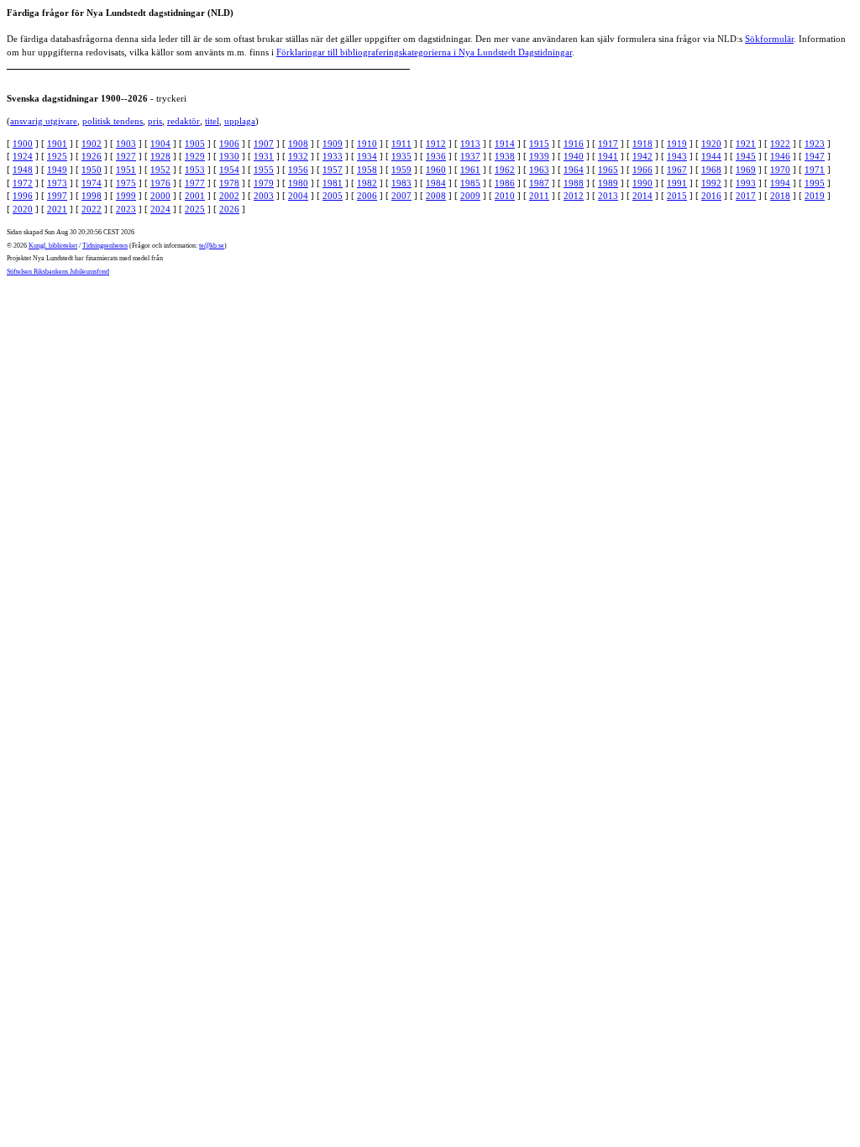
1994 (780, 183)
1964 (574, 170)
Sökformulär (769, 39)
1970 (780, 170)
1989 (608, 183)
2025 (195, 209)
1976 (160, 183)
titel (212, 121)
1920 (711, 144)
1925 (57, 156)
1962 (505, 170)
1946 (780, 156)
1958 (367, 170)
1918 (642, 144)
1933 (332, 156)
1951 (126, 170)
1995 (815, 183)
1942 (642, 156)
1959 (401, 170)
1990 (642, 183)
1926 (91, 156)
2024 (160, 209)
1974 (91, 183)
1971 (815, 170)
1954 (229, 170)
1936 (436, 156)
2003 (264, 196)
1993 (746, 183)
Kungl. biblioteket (53, 245)
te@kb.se (211, 245)
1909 (332, 144)
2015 (677, 196)
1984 (436, 183)
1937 (470, 156)
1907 (264, 144)
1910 (367, 144)
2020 (23, 209)
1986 (505, 183)
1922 (780, 144)
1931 (264, 156)
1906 (229, 144)
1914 (505, 144)
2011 (539, 196)
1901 (57, 144)
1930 (229, 156)
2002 (229, 196)
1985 (470, 183)
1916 (574, 144)
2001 (195, 196)
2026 (229, 209)
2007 (401, 196)
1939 (539, 156)
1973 (57, 183)
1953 (195, 170)
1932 (298, 156)
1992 (711, 183)
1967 (677, 170)
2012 (574, 196)
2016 (711, 196)
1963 (539, 170)
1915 (539, 144)
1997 (57, 196)
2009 (470, 196)
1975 (126, 183)
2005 (332, 196)
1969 (746, 170)
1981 (332, 183)
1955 (264, 170)
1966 (642, 170)
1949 (57, 170)
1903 (126, 144)
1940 (574, 156)
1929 (195, 156)
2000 (160, 196)
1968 (711, 170)
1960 (436, 170)
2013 (608, 196)
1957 (332, 170)
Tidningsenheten (105, 245)
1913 (470, 144)
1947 (815, 156)
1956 (298, 170)
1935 (401, 156)
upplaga (239, 121)
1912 (436, 144)
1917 (608, 144)
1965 (608, 170)
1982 (367, 183)
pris (155, 121)
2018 (780, 196)
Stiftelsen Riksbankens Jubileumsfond (58, 271)
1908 (298, 144)
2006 (367, 196)
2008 (436, 196)
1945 (746, 156)
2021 (57, 209)
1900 (23, 144)
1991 (677, 183)
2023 (126, 209)
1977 (195, 183)
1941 (608, 156)
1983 (401, 183)
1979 (264, 183)
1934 (367, 156)
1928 (160, 156)
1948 (23, 170)
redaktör (183, 121)
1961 (470, 170)
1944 (711, 156)
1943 (677, 156)
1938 (505, 156)
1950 (91, 170)
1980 (298, 183)
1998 (91, 196)
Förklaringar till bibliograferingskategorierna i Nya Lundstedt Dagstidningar (424, 52)
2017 (746, 196)
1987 (539, 183)
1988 (574, 183)
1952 (160, 170)
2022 (91, 209)
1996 (23, 196)
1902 (91, 144)
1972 (23, 183)
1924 (23, 156)
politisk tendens (112, 121)
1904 (160, 144)
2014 (642, 196)
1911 (401, 144)
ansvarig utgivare (43, 121)
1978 (229, 183)
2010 (505, 196)
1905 (195, 144)
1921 (746, 144)
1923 (815, 144)
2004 (298, 196)
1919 (677, 144)
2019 (815, 196)
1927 (126, 156)
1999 (126, 196)
